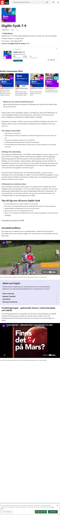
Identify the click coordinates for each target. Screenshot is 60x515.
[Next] (58, 81)
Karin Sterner (8, 33)
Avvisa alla (52, 511)
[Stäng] (57, 505)
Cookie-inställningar (7, 511)
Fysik (12, 29)
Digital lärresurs (5, 29)
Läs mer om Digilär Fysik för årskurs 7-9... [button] (16, 43)
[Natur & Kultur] (4, 2)
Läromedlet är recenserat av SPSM (13, 220)
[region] (30, 509)
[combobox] (30, 2)
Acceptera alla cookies (41, 511)
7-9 (17, 29)
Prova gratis (18, 60)
